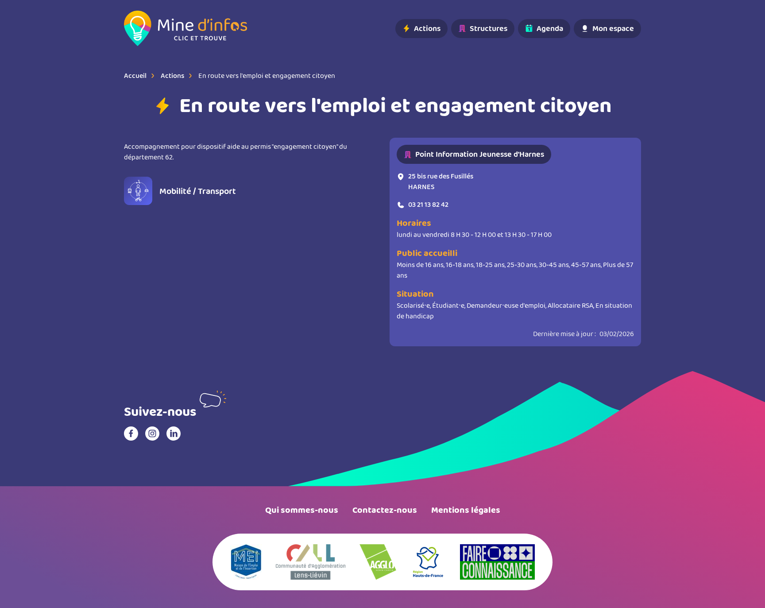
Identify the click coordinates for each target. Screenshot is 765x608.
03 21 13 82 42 (428, 204)
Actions (427, 28)
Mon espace (613, 28)
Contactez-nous (384, 510)
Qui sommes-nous (301, 510)
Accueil (135, 75)
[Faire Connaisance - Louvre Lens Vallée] (497, 562)
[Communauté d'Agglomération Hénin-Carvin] (377, 562)
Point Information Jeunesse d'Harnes (479, 154)
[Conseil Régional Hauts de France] (428, 562)
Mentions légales (465, 510)
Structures (488, 28)
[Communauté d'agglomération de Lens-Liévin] (310, 562)
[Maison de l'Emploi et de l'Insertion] (246, 562)
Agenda (550, 28)
